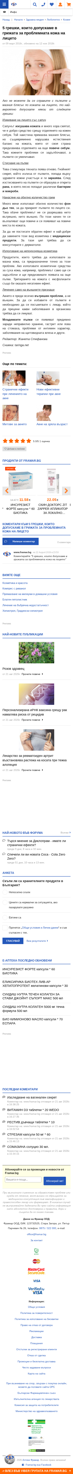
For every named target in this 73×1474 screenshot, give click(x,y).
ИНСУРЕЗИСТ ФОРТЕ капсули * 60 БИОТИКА (20, 509)
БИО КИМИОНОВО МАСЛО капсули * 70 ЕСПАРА (32, 1021)
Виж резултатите (36, 940)
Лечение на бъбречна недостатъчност (25, 605)
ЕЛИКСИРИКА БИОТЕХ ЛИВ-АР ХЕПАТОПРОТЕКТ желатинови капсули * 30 (35, 984)
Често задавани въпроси (36, 1367)
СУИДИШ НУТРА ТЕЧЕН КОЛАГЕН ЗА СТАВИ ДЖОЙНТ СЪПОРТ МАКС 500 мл (32, 996)
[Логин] (60, 4)
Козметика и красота (14, 582)
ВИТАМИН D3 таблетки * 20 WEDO (33, 1110)
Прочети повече (31, 674)
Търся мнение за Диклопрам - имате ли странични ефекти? (36, 843)
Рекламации (36, 1331)
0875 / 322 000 (47, 1228)
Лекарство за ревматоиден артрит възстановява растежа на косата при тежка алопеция (34, 760)
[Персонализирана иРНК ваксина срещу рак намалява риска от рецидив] (36, 694)
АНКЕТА (8, 872)
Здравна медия (35, 19)
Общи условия (36, 1306)
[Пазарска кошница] (68, 4)
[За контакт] (43, 4)
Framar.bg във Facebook (38, 1465)
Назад (6, 19)
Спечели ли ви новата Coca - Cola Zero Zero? (36, 856)
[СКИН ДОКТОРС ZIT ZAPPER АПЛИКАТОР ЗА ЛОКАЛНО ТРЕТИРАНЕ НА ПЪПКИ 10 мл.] (52, 481)
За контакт (36, 1240)
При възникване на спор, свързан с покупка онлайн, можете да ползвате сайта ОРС (36, 1385)
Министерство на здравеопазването (37, 1411)
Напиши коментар (24, 541)
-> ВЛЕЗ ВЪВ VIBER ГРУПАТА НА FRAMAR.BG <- (36, 1470)
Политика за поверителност (36, 1313)
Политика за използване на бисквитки (36, 1319)
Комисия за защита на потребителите (37, 1405)
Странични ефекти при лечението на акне (15, 394)
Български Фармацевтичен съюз (36, 1393)
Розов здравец (13, 668)
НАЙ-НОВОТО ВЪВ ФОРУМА (22, 832)
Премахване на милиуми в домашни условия (29, 593)
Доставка (36, 1337)
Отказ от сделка (36, 1355)
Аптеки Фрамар (31, 1460)
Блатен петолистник (14, 599)
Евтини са (15, 917)
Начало (18, 19)
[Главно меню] (4, 4)
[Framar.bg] (14, 4)
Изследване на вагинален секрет (32, 1097)
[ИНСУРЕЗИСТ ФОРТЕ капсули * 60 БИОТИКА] (20, 481)
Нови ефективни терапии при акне (48, 392)
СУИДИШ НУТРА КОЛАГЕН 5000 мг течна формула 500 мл (33, 1009)
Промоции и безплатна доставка (36, 1361)
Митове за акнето (14, 424)
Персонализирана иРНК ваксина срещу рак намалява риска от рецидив (34, 712)
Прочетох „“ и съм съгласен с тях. (38, 930)
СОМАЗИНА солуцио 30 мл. (28, 1147)
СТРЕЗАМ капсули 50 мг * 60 (28, 1134)
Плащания (36, 1343)
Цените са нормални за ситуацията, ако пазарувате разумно (33, 905)
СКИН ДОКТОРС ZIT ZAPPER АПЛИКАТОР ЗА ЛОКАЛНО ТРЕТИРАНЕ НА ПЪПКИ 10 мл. (53, 509)
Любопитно (53, 19)
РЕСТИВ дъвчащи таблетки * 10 (31, 1122)
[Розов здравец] (36, 652)
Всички (65, 832)
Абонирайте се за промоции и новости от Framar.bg (34, 1171)
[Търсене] (34, 4)
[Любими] (51, 4)
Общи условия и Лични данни (40, 927)
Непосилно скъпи (19, 892)
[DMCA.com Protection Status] (36, 1451)
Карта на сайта (36, 1373)
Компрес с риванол (14, 588)
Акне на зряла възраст (52, 424)
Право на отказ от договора (37, 1325)
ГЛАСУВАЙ (13, 940)
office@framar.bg (36, 1234)
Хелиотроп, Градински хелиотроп (22, 610)
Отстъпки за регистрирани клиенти (36, 1349)
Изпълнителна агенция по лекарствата (36, 1399)
